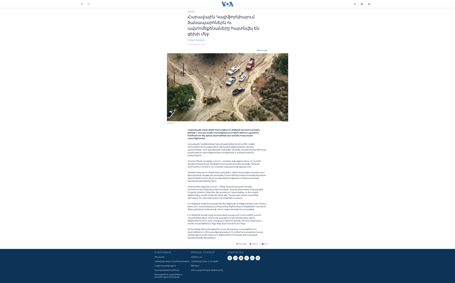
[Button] (262, 50)
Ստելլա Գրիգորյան (196, 40)
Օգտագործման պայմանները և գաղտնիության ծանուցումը (168, 276)
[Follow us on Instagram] (235, 258)
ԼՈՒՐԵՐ (191, 12)
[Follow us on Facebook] (230, 258)
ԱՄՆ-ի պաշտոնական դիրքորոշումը (207, 270)
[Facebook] (369, 4)
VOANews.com (196, 257)
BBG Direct (195, 266)
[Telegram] (354, 4)
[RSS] (252, 258)
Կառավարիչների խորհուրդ (167, 270)
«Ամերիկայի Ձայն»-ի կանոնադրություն (172, 261)
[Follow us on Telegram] (246, 258)
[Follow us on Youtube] (241, 258)
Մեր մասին (159, 257)
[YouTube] (361, 4)
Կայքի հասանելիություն (165, 266)
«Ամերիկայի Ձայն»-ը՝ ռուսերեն (204, 261)
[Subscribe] (258, 258)
